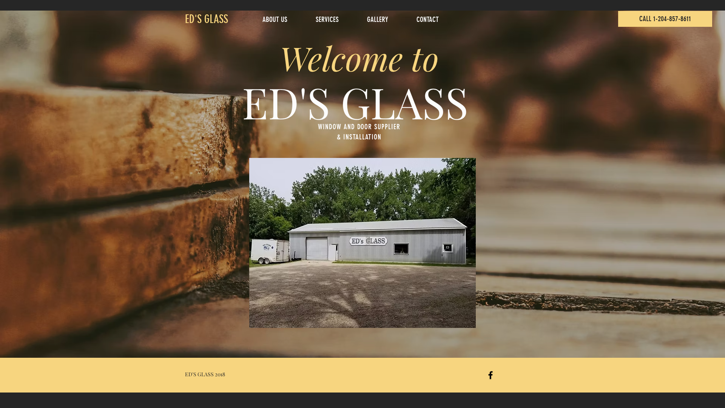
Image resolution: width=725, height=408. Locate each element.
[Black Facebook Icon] (490, 375)
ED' (191, 19)
